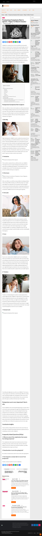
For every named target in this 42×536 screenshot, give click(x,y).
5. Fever (5, 93)
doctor (7, 229)
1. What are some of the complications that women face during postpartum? (14, 99)
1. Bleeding (5, 89)
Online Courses (4, 12)
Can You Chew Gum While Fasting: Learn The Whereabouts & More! (19, 481)
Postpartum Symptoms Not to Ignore (8, 88)
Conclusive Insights (5, 97)
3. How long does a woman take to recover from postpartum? (12, 101)
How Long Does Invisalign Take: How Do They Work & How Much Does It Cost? (19, 493)
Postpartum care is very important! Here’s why (9, 96)
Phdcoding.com (4, 532)
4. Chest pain (5, 92)
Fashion (4, 491)
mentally (14, 50)
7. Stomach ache (6, 95)
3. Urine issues (6, 91)
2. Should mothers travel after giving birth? (9, 100)
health (4, 479)
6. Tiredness (5, 94)
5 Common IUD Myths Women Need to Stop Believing (19, 507)
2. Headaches (6, 90)
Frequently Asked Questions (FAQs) (8, 98)
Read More (13, 515)
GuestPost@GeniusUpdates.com (7, 533)
